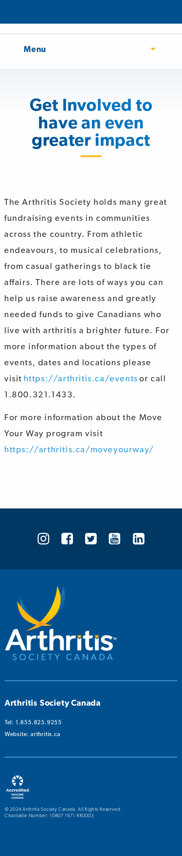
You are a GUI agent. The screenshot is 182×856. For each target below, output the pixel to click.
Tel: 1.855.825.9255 (33, 722)
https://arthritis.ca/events (81, 378)
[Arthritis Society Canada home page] (60, 658)
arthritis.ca (45, 734)
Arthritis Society (30, 12)
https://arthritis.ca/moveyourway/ (79, 449)
